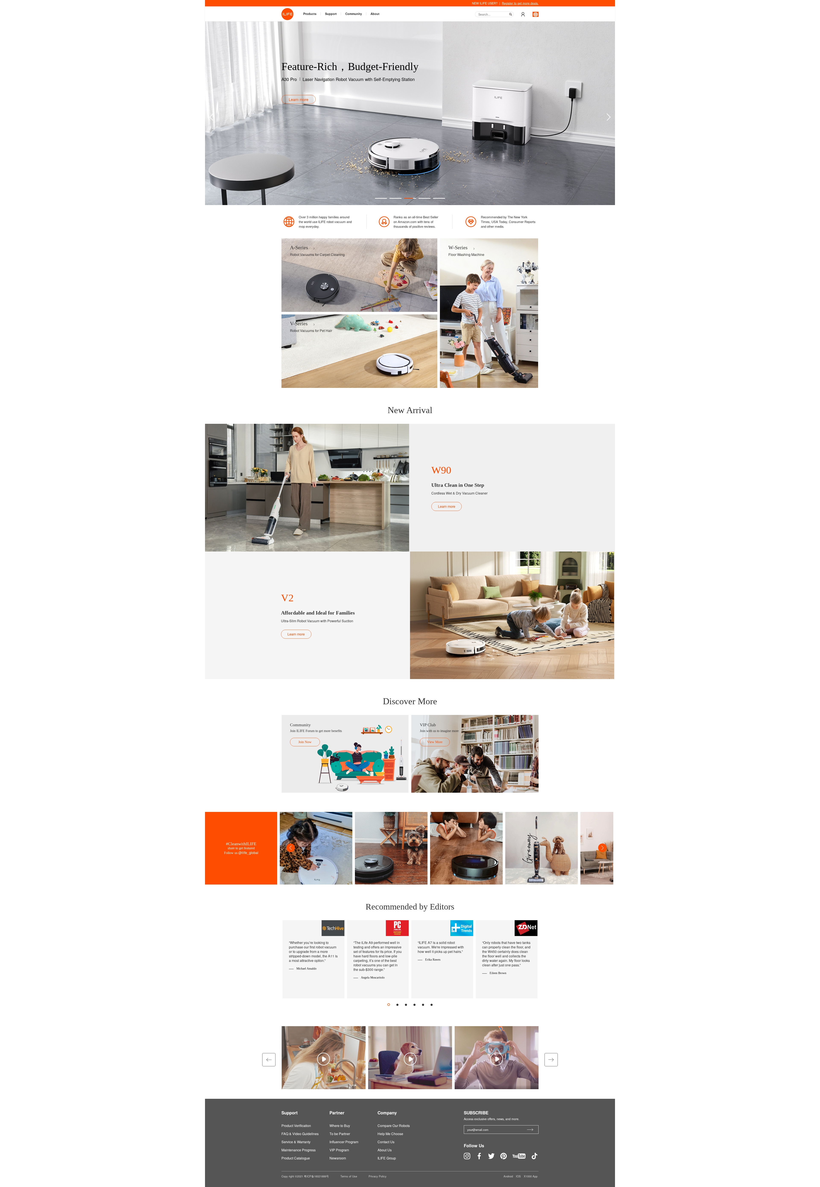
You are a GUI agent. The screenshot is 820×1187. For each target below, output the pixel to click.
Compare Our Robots (394, 1125)
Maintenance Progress (298, 1149)
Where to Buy (339, 1125)
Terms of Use (348, 1176)
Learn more (446, 506)
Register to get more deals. (520, 3)
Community (353, 14)
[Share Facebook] (479, 1157)
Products (309, 14)
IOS (519, 1176)
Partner (336, 1112)
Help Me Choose (390, 1133)
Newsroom (337, 1158)
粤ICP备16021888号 (316, 1176)
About (374, 14)
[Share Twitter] (491, 1157)
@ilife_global (248, 852)
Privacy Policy (378, 1176)
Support (331, 14)
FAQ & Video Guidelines (300, 1133)
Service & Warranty (295, 1141)
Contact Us (386, 1141)
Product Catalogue (295, 1158)
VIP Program (339, 1149)
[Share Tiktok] (534, 1157)
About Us (385, 1149)
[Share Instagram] (467, 1157)
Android (509, 1176)
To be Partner (339, 1133)
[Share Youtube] (519, 1157)
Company (387, 1112)
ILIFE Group (387, 1158)
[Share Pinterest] (504, 1157)
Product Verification (296, 1125)
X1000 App (530, 1176)
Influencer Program (343, 1141)
